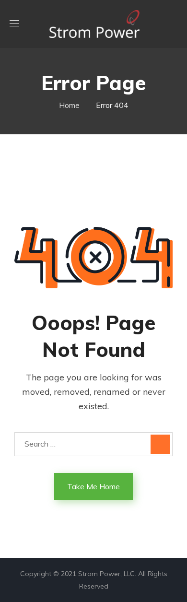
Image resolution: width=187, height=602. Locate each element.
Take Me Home (93, 486)
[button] (174, 24)
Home (69, 105)
